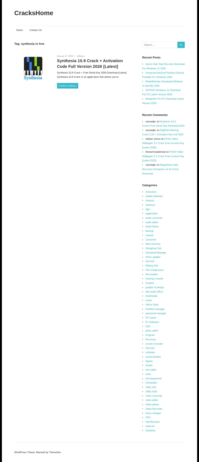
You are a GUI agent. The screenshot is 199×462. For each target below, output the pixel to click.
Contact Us (36, 30)
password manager (156, 313)
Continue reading (67, 85)
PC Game (151, 317)
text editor (151, 369)
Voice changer (153, 413)
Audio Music (152, 226)
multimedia (151, 296)
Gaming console (154, 278)
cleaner (150, 235)
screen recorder (154, 343)
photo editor (152, 330)
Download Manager (156, 252)
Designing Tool (153, 248)
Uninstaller (151, 382)
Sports (149, 361)
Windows (150, 430)
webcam (150, 426)
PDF (148, 326)
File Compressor (155, 270)
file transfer (152, 274)
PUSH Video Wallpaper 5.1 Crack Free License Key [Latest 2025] (163, 143)
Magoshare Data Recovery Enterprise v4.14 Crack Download (160, 169)
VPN (148, 417)
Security (150, 348)
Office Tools (152, 304)
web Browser (153, 421)
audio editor (152, 222)
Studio (149, 365)
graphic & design (155, 287)
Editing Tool (152, 265)
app (147, 209)
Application (151, 213)
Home (19, 30)
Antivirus (150, 205)
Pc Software (152, 322)
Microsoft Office (154, 291)
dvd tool (150, 261)
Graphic (150, 283)
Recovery (151, 339)
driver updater (153, 257)
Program (150, 335)
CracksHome (33, 12)
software (81, 56)
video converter (154, 395)
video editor (152, 400)
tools (148, 374)
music (149, 300)
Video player (152, 404)
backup (149, 231)
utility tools (151, 391)
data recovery (153, 244)
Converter (151, 239)
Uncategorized (153, 378)
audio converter (154, 218)
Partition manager (155, 309)
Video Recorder (154, 408)
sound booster (153, 356)
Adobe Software (154, 196)
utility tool (151, 387)
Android (150, 200)
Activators (151, 191)
